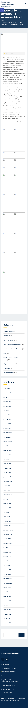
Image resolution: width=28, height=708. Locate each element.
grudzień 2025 (7, 419)
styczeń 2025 (7, 463)
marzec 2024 (7, 508)
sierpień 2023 (7, 539)
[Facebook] (2, 659)
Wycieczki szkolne (9, 364)
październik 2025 (8, 428)
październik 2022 (8, 578)
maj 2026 (6, 397)
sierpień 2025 (7, 437)
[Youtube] (6, 659)
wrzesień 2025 (8, 432)
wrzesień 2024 (8, 481)
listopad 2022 (7, 574)
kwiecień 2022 (8, 596)
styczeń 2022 (7, 609)
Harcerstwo (7, 335)
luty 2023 (6, 561)
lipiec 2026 (7, 388)
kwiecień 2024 (8, 503)
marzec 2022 (7, 601)
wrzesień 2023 (8, 534)
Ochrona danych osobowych (9, 668)
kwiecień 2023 (8, 552)
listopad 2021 (7, 618)
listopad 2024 (7, 472)
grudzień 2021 (7, 614)
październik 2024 (8, 477)
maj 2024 (6, 499)
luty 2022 (6, 605)
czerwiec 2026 (8, 393)
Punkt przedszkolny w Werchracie (13, 349)
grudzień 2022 (7, 570)
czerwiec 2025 (8, 441)
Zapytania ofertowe (9, 372)
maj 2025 (6, 446)
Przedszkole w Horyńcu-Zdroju (12, 344)
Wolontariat (7, 368)
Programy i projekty (9, 340)
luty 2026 (6, 410)
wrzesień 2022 (8, 583)
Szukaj (5, 632)
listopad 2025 (7, 424)
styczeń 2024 (7, 517)
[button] (2, 10)
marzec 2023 (7, 556)
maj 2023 (6, 547)
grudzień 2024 (7, 468)
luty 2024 (6, 512)
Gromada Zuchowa (9, 331)
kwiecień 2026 (8, 401)
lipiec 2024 (7, 490)
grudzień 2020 (7, 623)
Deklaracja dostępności (8, 671)
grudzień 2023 (7, 521)
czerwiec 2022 (8, 587)
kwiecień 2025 (8, 450)
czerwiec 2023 (8, 543)
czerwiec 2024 (8, 494)
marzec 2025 (7, 455)
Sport (5, 353)
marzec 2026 (7, 406)
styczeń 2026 (7, 415)
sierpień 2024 (7, 486)
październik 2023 (8, 530)
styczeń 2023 (7, 565)
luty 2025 (6, 459)
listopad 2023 (7, 525)
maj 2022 (6, 592)
